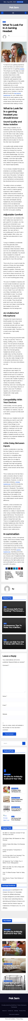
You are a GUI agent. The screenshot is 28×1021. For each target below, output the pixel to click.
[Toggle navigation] (13, 13)
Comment (6, 665)
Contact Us (10, 1010)
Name (5, 696)
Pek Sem (14, 7)
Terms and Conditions (14, 1014)
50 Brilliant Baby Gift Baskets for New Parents (16, 792)
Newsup (23, 1005)
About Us (4, 1010)
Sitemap (16, 1010)
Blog (4, 21)
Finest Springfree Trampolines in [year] (16, 810)
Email (5, 705)
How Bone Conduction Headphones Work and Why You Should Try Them (9, 575)
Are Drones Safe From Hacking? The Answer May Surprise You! (13, 611)
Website (5, 714)
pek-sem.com (6, 890)
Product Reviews (15, 797)
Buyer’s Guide (7, 774)
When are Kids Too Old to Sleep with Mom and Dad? (14, 644)
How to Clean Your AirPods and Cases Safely (19, 574)
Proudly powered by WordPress (9, 1005)
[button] (23, 13)
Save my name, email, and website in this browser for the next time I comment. (13, 728)
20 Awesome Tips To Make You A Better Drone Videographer (13, 627)
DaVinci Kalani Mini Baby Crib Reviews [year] (17, 801)
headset (22, 69)
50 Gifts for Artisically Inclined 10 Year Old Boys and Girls (13, 778)
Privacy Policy (22, 1010)
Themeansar (14, 1007)
